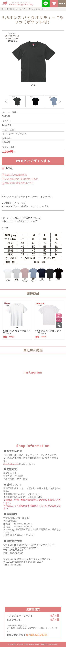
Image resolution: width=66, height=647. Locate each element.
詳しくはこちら (11, 463)
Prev (6, 101)
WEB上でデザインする (33, 161)
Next (59, 101)
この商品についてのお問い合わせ (21, 179)
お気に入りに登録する (16, 174)
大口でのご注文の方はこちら (19, 183)
